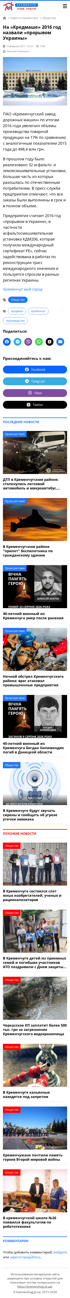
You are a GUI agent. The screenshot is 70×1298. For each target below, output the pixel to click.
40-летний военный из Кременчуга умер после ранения (33, 615)
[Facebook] (7, 342)
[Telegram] (17, 342)
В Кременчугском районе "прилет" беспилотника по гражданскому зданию (28, 550)
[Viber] (28, 342)
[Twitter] (49, 342)
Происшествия (15, 434)
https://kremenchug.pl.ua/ (34, 1286)
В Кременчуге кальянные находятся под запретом (26, 1094)
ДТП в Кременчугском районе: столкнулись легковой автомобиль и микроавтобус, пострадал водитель (31, 483)
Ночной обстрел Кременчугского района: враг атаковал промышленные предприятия (33, 680)
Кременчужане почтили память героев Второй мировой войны (33, 1157)
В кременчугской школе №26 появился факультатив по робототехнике (29, 1222)
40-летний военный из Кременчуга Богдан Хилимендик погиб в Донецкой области (33, 747)
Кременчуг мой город (22, 289)
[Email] (60, 342)
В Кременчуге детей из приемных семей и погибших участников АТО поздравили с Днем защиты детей (34, 962)
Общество (18, 300)
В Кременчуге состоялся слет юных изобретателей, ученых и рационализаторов (32, 895)
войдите (60, 1252)
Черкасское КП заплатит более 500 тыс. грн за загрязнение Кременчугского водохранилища (35, 1029)
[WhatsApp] (39, 342)
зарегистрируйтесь (25, 1257)
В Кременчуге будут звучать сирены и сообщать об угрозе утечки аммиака (30, 814)
